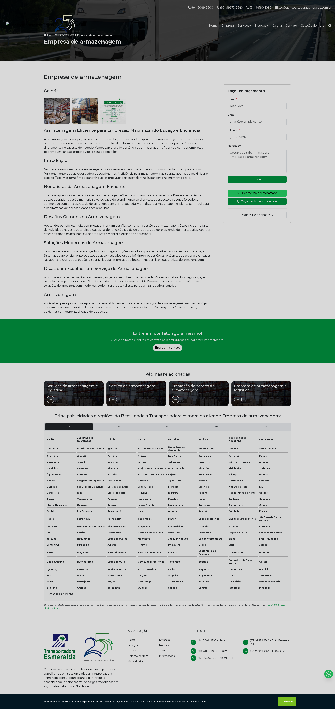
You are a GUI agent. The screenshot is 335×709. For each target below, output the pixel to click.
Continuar (287, 701)
